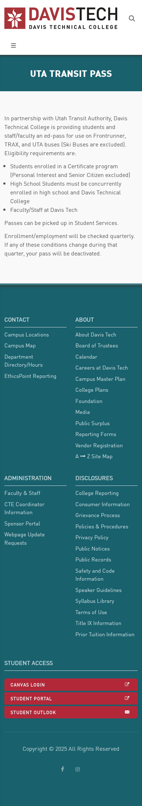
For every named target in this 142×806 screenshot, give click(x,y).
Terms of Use (91, 612)
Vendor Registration (99, 445)
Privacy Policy (92, 537)
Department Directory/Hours (23, 360)
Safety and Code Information (95, 575)
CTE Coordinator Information (24, 508)
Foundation (88, 401)
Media (82, 412)
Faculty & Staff (22, 493)
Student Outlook (33, 712)
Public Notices (92, 548)
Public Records (93, 559)
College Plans (91, 390)
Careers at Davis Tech (101, 367)
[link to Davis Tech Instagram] (77, 769)
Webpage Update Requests (24, 538)
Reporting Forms (95, 434)
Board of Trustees (96, 345)
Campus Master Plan (100, 379)
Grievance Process (97, 515)
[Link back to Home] (61, 18)
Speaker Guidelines (98, 590)
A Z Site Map (94, 456)
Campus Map (20, 345)
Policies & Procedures (101, 526)
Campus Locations (26, 334)
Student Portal (31, 698)
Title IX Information (98, 623)
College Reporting (97, 493)
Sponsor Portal (22, 523)
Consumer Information (102, 504)
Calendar (86, 356)
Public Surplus (92, 423)
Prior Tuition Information (104, 634)
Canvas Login (28, 684)
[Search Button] (131, 18)
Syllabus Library (94, 601)
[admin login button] (3, 614)
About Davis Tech (95, 334)
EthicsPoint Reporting (30, 376)
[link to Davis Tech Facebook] (62, 769)
